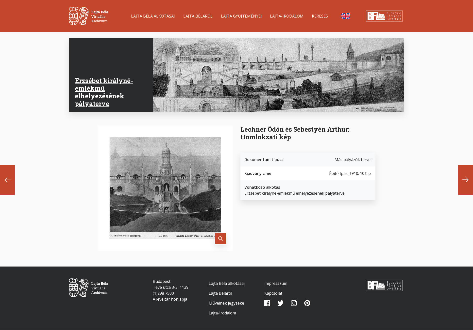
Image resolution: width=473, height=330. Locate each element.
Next (465, 180)
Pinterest (307, 303)
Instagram (294, 303)
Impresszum (275, 283)
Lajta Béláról (198, 16)
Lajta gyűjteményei (241, 16)
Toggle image (220, 239)
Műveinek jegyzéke (226, 303)
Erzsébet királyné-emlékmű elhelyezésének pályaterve (104, 92)
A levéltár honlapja (170, 299)
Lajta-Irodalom (287, 16)
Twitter (281, 303)
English (345, 16)
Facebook (267, 303)
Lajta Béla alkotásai (153, 16)
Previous (7, 180)
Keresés (320, 16)
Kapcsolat (273, 293)
